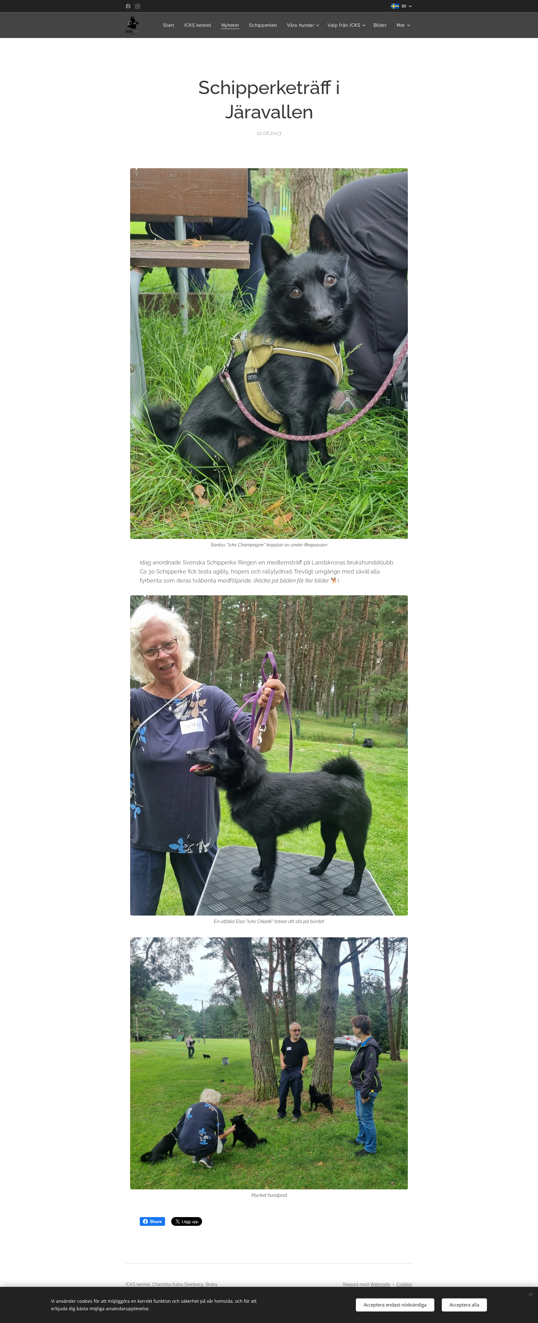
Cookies (404, 1284)
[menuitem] (170, 25)
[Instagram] (137, 6)
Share (156, 1221)
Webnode (380, 1284)
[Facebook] (128, 6)
